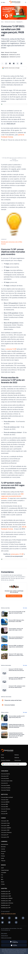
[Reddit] (2, 922)
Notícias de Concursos (10, 21)
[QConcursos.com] (7, 750)
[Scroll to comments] (2, 63)
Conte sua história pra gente (8, 913)
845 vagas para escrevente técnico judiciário (12, 496)
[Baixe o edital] (14, 105)
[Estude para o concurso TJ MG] (14, 560)
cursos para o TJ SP (17, 554)
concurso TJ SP (11, 349)
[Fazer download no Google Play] (14, 941)
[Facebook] (2, 918)
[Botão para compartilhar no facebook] (13, 63)
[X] (9, 918)
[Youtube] (16, 918)
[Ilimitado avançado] (14, 13)
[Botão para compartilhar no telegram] (9, 63)
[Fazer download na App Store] (14, 945)
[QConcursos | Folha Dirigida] (14, 2)
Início (2, 21)
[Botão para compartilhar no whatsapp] (6, 63)
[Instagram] (23, 918)
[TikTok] (9, 922)
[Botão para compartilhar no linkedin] (21, 63)
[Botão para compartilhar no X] (17, 63)
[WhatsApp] (16, 922)
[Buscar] (25, 2)
